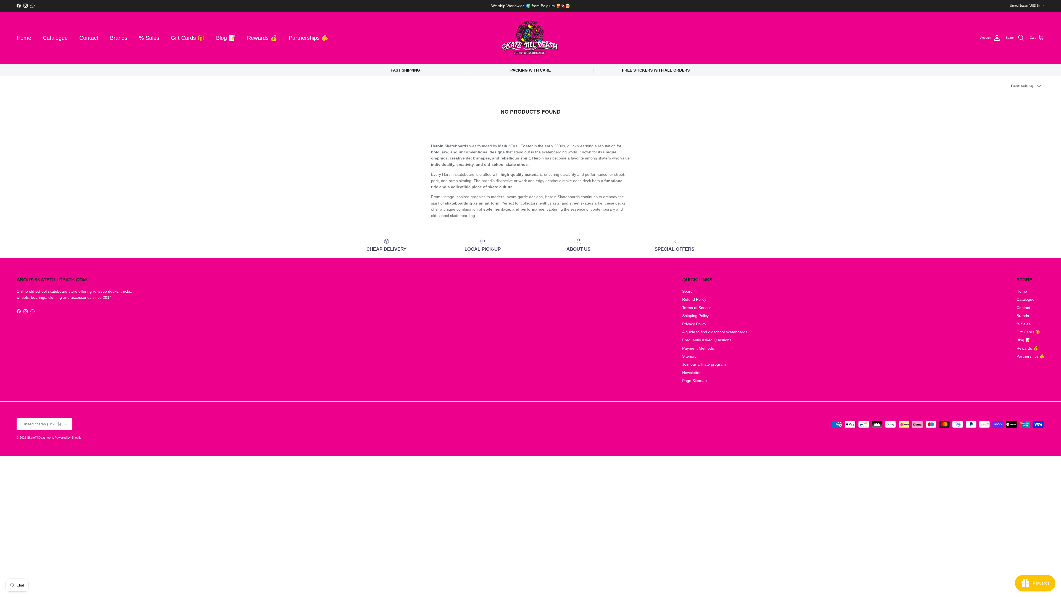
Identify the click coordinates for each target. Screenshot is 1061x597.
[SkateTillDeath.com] (530, 38)
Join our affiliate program (704, 364)
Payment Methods (698, 348)
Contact (88, 38)
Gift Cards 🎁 (187, 38)
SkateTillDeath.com (40, 437)
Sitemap (689, 356)
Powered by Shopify (68, 437)
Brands (118, 38)
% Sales (149, 38)
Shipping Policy (695, 315)
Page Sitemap (694, 380)
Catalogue (55, 38)
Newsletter (691, 372)
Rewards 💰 (262, 38)
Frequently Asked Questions (706, 340)
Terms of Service (696, 307)
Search (688, 291)
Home (24, 38)
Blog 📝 (225, 38)
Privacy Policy (694, 324)
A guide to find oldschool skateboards (714, 332)
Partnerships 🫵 (308, 38)
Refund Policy (694, 299)
